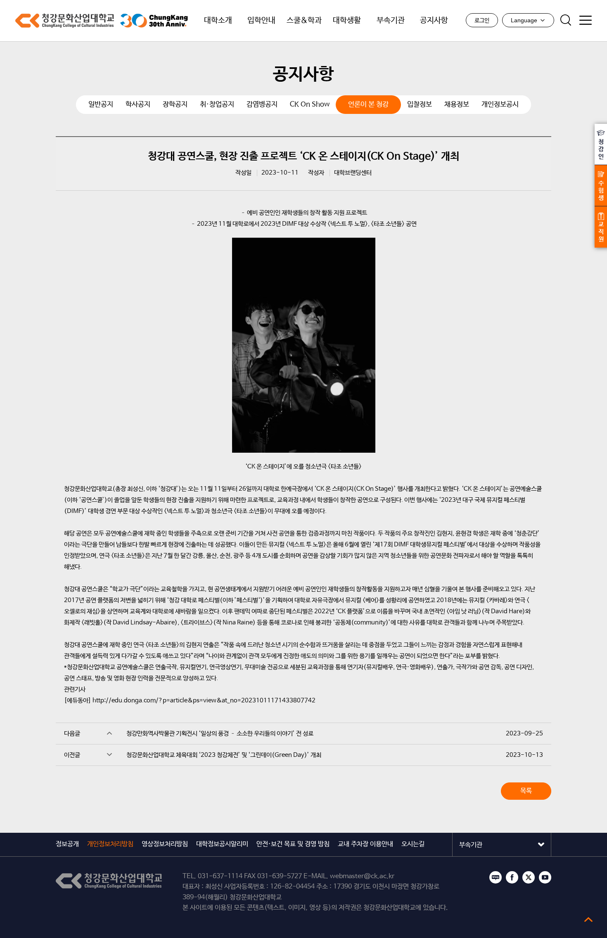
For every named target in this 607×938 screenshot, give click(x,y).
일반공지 (100, 105)
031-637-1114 (220, 876)
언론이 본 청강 (368, 105)
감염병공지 (262, 105)
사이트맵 (585, 20)
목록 (526, 791)
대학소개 (218, 20)
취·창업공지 (217, 105)
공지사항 (434, 20)
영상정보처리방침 (165, 844)
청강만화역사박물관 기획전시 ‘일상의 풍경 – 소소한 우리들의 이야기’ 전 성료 (219, 733)
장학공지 (175, 105)
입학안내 (261, 20)
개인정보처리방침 (110, 844)
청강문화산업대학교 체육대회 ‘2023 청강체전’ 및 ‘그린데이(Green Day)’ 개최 (223, 754)
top (588, 919)
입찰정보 (419, 105)
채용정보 (456, 105)
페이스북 (512, 877)
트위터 (528, 877)
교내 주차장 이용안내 (365, 844)
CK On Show (310, 105)
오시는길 (412, 844)
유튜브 (545, 877)
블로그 (495, 877)
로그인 (481, 20)
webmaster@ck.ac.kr (362, 876)
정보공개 (67, 844)
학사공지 (138, 105)
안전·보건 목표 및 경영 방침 (293, 844)
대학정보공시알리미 (222, 844)
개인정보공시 (500, 105)
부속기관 (391, 20)
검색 (565, 20)
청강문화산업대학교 (64, 21)
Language (524, 20)
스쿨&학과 (304, 20)
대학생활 (347, 20)
